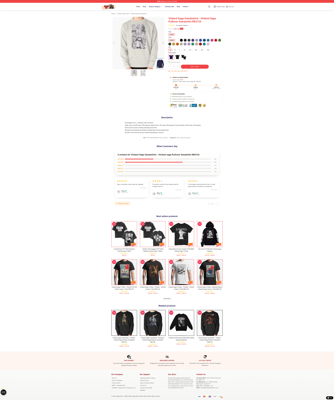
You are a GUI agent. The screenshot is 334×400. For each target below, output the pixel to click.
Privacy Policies (116, 383)
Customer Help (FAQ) (146, 387)
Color (169, 37)
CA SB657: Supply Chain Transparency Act (123, 387)
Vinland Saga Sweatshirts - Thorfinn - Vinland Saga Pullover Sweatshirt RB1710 (124, 340)
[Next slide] (163, 43)
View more (167, 298)
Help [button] (331, 397)
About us (114, 378)
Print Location (172, 52)
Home (113, 13)
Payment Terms (144, 380)
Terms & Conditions (117, 380)
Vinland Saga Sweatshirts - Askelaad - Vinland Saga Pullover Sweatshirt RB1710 (153, 340)
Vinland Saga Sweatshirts (139, 13)
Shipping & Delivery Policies (147, 378)
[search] (209, 6)
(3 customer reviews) (182, 25)
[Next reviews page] (217, 203)
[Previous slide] (114, 43)
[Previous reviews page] (209, 203)
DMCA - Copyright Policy (118, 385)
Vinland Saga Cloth (123, 13)
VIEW (124, 245)
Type (169, 31)
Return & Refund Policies (147, 383)
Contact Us (143, 385)
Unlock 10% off (3, 392)
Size (169, 47)
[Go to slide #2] (143, 73)
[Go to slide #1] (134, 73)
